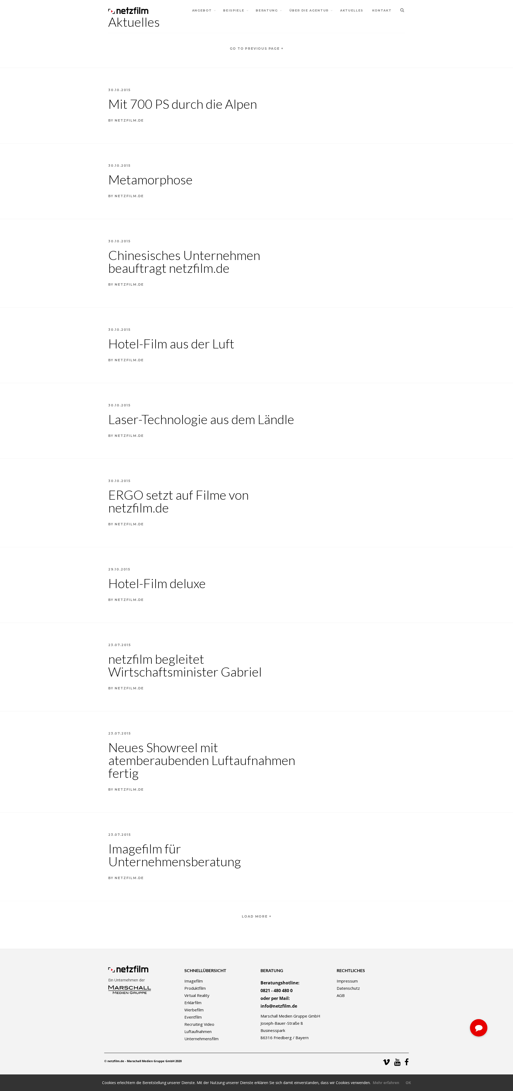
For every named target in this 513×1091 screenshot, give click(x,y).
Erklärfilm (192, 1002)
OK (408, 1082)
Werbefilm (194, 1009)
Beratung (267, 10)
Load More (256, 916)
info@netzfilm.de (279, 1006)
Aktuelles (351, 10)
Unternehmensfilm (201, 1038)
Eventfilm (193, 1017)
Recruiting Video (199, 1024)
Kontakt (382, 10)
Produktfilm (195, 988)
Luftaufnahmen (198, 1031)
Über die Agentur (309, 10)
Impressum (347, 981)
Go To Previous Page (256, 48)
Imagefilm (193, 981)
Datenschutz (348, 988)
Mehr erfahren (386, 1082)
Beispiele (233, 10)
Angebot (202, 10)
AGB (341, 995)
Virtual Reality (196, 995)
